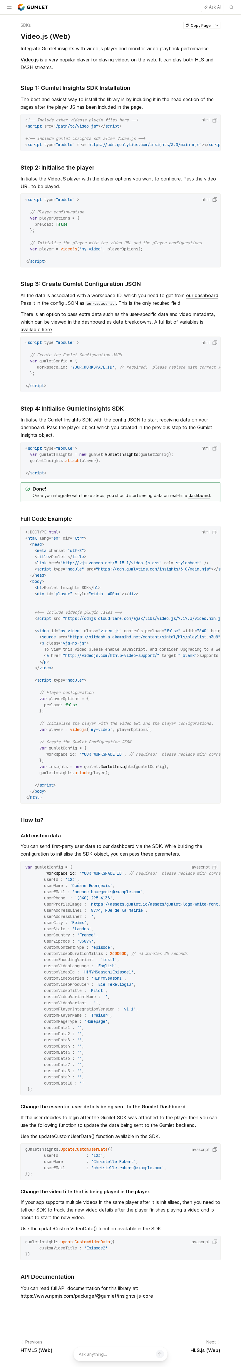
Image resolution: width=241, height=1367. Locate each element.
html (206, 119)
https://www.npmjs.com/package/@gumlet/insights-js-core (87, 1296)
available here (36, 329)
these (147, 854)
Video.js (30, 60)
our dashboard (202, 295)
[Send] (160, 1354)
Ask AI (215, 6)
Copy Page (201, 25)
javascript (200, 866)
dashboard (199, 495)
